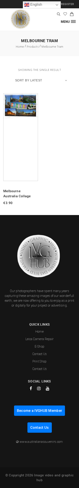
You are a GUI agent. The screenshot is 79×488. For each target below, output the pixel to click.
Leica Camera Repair (39, 339)
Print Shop (39, 361)
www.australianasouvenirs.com (41, 441)
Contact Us (39, 354)
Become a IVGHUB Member (39, 411)
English (35, 4)
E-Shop (40, 346)
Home (39, 331)
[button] (68, 21)
